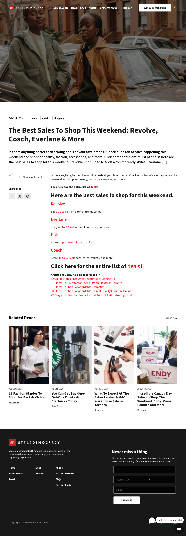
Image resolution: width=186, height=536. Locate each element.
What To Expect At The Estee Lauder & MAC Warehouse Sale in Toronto (111, 399)
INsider (127, 8)
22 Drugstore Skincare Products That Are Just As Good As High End (91, 295)
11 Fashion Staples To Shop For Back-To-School (27, 395)
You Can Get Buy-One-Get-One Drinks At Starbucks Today (68, 397)
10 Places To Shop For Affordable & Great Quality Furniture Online (91, 291)
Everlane (59, 219)
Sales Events (60, 8)
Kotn (55, 235)
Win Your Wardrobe (155, 8)
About (92, 8)
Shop (83, 8)
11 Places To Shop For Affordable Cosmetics (77, 287)
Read (74, 8)
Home (12, 468)
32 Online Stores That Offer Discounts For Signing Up (83, 279)
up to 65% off (66, 212)
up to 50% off (68, 243)
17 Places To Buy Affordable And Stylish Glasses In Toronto (86, 283)
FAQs (58, 479)
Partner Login (63, 485)
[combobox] (132, 479)
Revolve (58, 204)
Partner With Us (108, 8)
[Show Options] (161, 479)
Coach (56, 250)
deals (93, 187)
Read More (14, 402)
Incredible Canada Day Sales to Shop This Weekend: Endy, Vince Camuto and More (154, 399)
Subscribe (126, 500)
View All (171, 317)
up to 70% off (66, 227)
